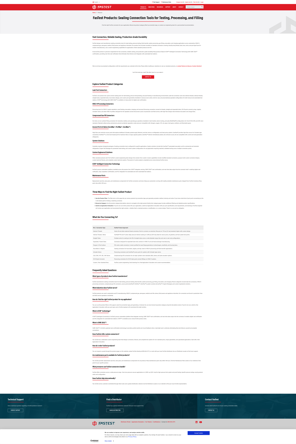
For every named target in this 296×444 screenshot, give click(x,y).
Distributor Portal (125, 422)
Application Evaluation (138, 422)
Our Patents (148, 422)
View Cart (195, 2)
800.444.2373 (171, 422)
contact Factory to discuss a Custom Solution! (189, 66)
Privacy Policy (132, 436)
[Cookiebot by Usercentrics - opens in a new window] (94, 441)
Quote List (187, 2)
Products (100, 12)
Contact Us (148, 77)
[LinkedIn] (196, 422)
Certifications (156, 422)
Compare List (179, 2)
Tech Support (155, 2)
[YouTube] (200, 422)
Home (94, 12)
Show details (108, 441)
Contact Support (15, 410)
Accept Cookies (198, 433)
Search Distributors (114, 410)
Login (202, 2)
